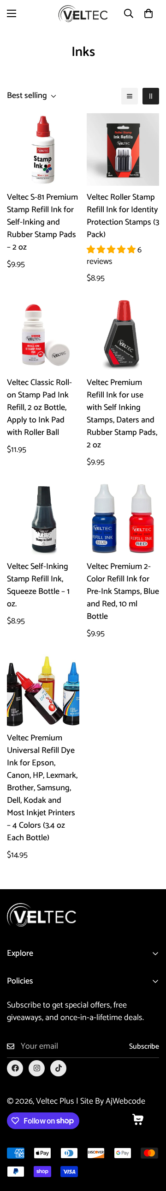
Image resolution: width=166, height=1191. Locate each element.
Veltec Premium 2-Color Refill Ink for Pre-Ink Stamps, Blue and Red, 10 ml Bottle (123, 592)
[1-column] (129, 96)
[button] (148, 13)
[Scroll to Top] (149, 1142)
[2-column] (150, 96)
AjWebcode (125, 1101)
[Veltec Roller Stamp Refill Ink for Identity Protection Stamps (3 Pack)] (123, 149)
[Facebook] (15, 1068)
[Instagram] (37, 1068)
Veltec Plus (55, 1101)
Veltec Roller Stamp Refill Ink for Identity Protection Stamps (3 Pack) (123, 216)
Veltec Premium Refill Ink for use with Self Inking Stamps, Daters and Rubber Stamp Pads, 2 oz (122, 414)
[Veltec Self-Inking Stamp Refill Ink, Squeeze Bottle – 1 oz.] (43, 519)
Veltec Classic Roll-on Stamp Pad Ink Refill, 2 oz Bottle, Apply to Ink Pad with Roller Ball (39, 408)
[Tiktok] (58, 1068)
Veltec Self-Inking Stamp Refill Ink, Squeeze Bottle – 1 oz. (38, 586)
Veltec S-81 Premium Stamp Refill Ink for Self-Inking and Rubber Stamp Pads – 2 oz (42, 222)
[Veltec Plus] (83, 13)
